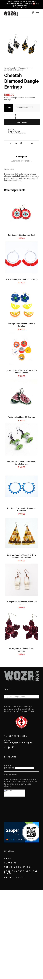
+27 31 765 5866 (18, 736)
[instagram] (25, 7)
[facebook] (17, 7)
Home (6, 68)
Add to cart (22, 122)
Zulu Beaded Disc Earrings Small (21, 235)
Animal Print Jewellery (18, 133)
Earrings (22, 68)
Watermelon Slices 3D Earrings (21, 417)
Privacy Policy (14, 877)
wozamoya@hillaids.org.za (18, 742)
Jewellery (13, 68)
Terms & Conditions (18, 867)
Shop (7, 859)
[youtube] (21, 7)
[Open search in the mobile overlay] (21, 696)
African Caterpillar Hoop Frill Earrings (21, 279)
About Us (10, 863)
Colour (9, 107)
